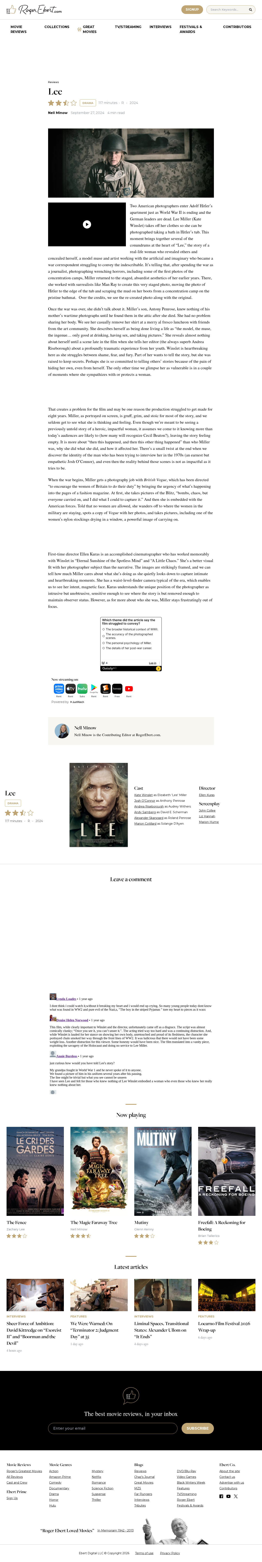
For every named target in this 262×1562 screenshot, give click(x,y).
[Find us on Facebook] (221, 1496)
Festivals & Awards (191, 29)
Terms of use (144, 1553)
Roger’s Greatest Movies (24, 1471)
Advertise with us (231, 1482)
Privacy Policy (170, 1553)
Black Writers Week (191, 1482)
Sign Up (12, 1498)
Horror (53, 1500)
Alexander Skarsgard (148, 818)
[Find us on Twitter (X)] (236, 1496)
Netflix (96, 1477)
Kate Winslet (143, 795)
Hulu (52, 1505)
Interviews (161, 27)
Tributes (140, 1505)
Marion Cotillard (145, 823)
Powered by (60, 702)
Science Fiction (102, 1488)
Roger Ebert (186, 1500)
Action (53, 1471)
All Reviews (15, 1477)
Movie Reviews (19, 29)
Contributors (237, 27)
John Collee (207, 810)
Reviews (53, 82)
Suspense (99, 1494)
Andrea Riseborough (149, 806)
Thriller (96, 1500)
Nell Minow (58, 113)
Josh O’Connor (144, 801)
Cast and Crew (17, 1482)
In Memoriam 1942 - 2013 (115, 1530)
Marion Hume (209, 822)
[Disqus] (131, 1043)
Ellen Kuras (207, 795)
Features (183, 1488)
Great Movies (90, 29)
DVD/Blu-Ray (186, 1471)
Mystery (97, 1471)
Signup (192, 9)
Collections (56, 27)
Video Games (186, 1477)
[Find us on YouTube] (228, 1496)
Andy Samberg (145, 812)
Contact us (227, 1477)
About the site (229, 1471)
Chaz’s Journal (144, 1477)
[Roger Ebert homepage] (34, 10)
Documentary (59, 1488)
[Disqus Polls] (131, 941)
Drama (87, 103)
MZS (137, 1488)
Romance (99, 1482)
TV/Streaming (128, 27)
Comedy (55, 1482)
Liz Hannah (207, 816)
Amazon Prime (60, 1477)
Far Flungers (143, 1494)
